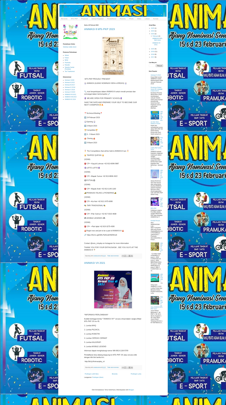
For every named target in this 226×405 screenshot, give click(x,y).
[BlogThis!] (125, 256)
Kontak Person (155, 221)
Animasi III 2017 (70, 85)
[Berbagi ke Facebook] (129, 256)
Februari (155, 36)
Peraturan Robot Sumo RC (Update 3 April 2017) (156, 89)
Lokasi (147, 19)
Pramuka (68, 62)
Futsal (67, 58)
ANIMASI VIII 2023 (71, 97)
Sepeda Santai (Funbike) (69, 68)
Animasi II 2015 (70, 82)
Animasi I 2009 (69, 80)
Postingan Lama (136, 374)
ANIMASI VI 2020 (161, 175)
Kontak (155, 19)
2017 (153, 57)
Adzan (67, 55)
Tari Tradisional (70, 71)
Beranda (64, 19)
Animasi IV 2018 (70, 87)
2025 (153, 28)
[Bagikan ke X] (127, 256)
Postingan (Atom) (97, 377)
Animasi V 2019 (70, 90)
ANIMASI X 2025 (161, 278)
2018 (153, 54)
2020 (153, 49)
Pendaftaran (111, 19)
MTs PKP (74, 19)
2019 (153, 51)
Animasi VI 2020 (70, 92)
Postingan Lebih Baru (92, 374)
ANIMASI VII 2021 (94, 262)
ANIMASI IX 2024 (70, 99)
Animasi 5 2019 (156, 75)
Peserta (123, 19)
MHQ (66, 60)
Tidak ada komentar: (113, 255)
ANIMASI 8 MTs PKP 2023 (99, 29)
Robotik (67, 65)
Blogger (131, 390)
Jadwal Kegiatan (97, 19)
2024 (153, 31)
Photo (131, 19)
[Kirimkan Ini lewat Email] (123, 256)
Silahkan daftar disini (69, 47)
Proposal (84, 19)
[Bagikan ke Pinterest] (132, 256)
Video (139, 19)
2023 (153, 34)
